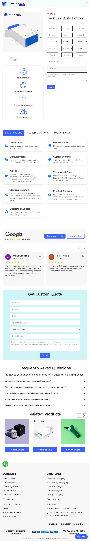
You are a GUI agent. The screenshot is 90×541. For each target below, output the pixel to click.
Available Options (38, 132)
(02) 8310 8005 (54, 504)
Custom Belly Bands (12, 494)
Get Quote (51, 87)
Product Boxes (9, 490)
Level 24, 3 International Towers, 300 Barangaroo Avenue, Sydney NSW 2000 (65, 513)
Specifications (13, 132)
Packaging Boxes (10, 486)
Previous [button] (79, 415)
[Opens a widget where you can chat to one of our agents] (81, 537)
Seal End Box (45, 450)
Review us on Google (55, 236)
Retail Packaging (54, 490)
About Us (8, 499)
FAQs (5, 508)
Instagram (66, 524)
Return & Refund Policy (13, 512)
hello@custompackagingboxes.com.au (62, 508)
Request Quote (10, 516)
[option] (23, 32)
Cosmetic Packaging (56, 479)
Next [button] (84, 415)
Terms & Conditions (11, 504)
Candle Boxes (17, 450)
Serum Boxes (73, 450)
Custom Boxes (9, 482)
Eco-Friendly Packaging (57, 482)
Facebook (53, 524)
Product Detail (61, 132)
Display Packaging (55, 494)
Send (45, 355)
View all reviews (76, 236)
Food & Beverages (55, 486)
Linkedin (78, 524)
